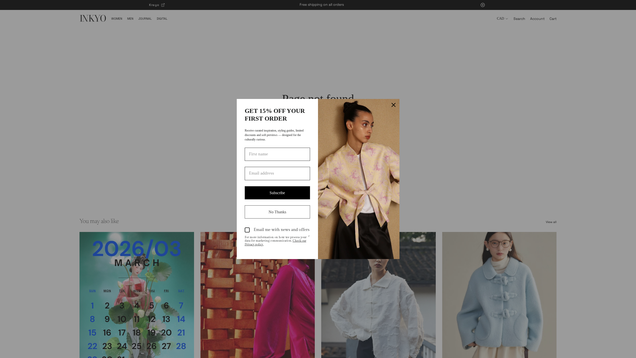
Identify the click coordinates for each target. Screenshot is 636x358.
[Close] (393, 105)
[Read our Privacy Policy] (309, 238)
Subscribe (277, 193)
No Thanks (277, 212)
